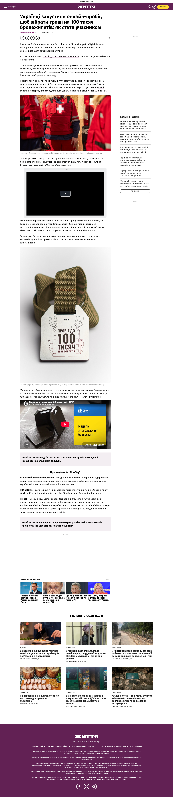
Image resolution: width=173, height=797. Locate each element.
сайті (101, 87)
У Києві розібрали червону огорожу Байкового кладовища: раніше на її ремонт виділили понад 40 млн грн (132, 653)
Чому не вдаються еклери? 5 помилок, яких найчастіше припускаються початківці (134, 149)
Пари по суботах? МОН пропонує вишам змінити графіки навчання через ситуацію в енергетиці (132, 161)
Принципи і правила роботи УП (118, 746)
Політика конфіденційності (58, 746)
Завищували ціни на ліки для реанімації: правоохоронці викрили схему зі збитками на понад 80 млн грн (134, 138)
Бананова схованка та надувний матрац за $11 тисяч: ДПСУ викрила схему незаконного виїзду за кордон (86, 699)
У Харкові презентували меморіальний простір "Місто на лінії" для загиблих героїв (134, 183)
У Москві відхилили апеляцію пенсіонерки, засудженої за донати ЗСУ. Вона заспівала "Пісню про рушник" (86, 654)
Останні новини (130, 117)
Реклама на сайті (38, 746)
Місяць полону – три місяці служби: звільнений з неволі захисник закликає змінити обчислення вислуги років (133, 125)
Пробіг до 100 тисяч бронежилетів (61, 56)
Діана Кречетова (27, 32)
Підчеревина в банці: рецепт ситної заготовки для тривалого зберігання (134, 173)
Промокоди (137, 746)
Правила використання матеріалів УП (87, 746)
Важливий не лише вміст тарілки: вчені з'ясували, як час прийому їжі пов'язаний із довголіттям (40, 653)
